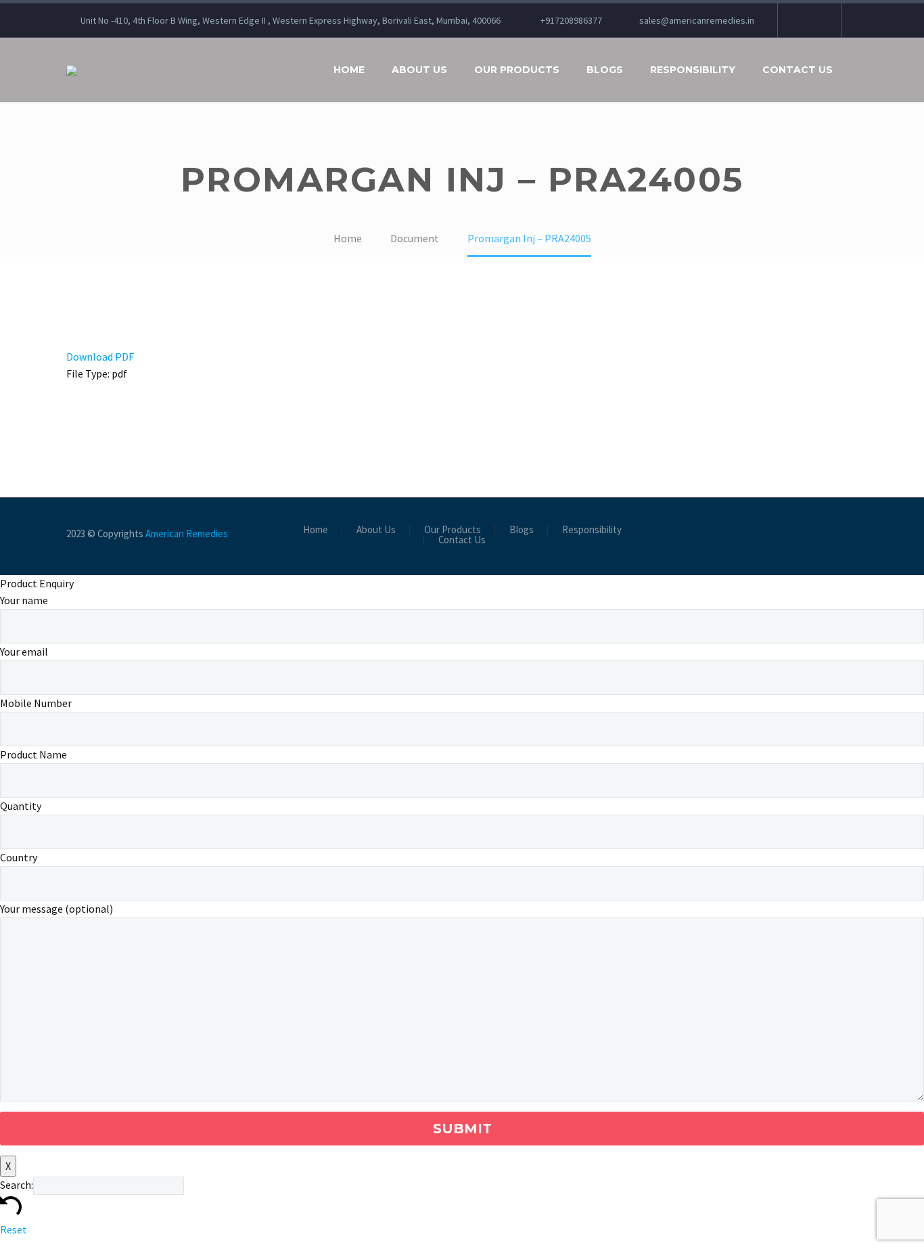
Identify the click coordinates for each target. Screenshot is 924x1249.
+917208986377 (571, 20)
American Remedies (186, 533)
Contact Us (797, 70)
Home (349, 70)
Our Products (516, 70)
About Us (419, 70)
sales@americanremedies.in (696, 20)
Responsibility (692, 70)
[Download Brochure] (808, 20)
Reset (13, 1229)
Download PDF (100, 356)
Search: (16, 1184)
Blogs (604, 70)
